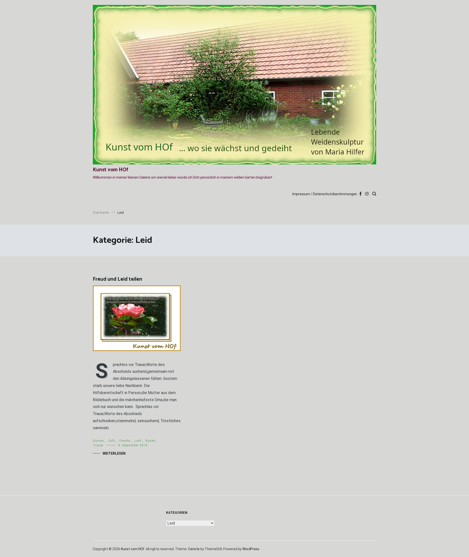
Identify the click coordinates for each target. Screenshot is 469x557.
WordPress (250, 549)
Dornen (98, 440)
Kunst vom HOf (110, 170)
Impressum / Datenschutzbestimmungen (324, 194)
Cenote (194, 549)
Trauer (98, 445)
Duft (111, 440)
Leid (138, 440)
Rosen (151, 440)
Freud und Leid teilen (117, 279)
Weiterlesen (114, 453)
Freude (124, 440)
